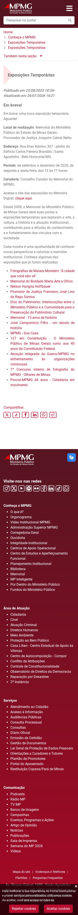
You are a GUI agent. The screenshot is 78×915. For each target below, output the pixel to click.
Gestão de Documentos (28, 743)
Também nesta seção (20, 56)
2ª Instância (19, 682)
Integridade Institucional (28, 543)
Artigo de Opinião (23, 825)
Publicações (19, 836)
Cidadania (18, 614)
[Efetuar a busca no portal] (70, 20)
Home (8, 32)
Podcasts (17, 794)
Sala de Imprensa (23, 841)
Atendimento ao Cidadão (29, 707)
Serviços (10, 700)
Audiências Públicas (25, 717)
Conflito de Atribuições (27, 661)
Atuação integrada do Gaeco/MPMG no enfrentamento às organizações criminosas (42, 359)
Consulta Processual (26, 722)
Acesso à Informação (26, 712)
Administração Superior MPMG (34, 527)
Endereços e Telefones (50, 872)
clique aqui (23, 198)
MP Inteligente (21, 579)
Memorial (17, 574)
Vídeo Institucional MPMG (30, 522)
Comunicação (14, 788)
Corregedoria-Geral (24, 533)
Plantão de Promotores (28, 759)
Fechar (76, 886)
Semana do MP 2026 (26, 846)
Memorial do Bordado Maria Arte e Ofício (41, 281)
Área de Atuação (16, 608)
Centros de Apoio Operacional (33, 548)
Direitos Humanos (24, 630)
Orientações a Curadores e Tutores (36, 753)
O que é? (17, 512)
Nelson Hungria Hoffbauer (30, 286)
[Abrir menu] (69, 8)
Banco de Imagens (24, 810)
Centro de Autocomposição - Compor (38, 656)
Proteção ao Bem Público (29, 640)
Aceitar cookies (58, 909)
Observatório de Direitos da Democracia (40, 672)
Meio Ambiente (21, 635)
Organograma (21, 517)
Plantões (21, 878)
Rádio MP (17, 799)
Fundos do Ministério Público (32, 590)
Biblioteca (18, 569)
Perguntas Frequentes (48, 878)
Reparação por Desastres (29, 677)
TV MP (15, 804)
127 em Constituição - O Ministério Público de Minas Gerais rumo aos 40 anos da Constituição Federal (42, 343)
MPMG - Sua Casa (24, 333)
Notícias (16, 830)
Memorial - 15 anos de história (33, 318)
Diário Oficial (20, 733)
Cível (14, 620)
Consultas (18, 727)
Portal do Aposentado (27, 764)
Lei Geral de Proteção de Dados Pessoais (41, 748)
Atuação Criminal (23, 625)
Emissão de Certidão (26, 738)
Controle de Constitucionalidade (34, 666)
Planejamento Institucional (30, 564)
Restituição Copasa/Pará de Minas (37, 769)
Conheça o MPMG (22, 37)
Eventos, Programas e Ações (32, 820)
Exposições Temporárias (27, 42)
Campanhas (19, 815)
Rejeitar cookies (24, 909)
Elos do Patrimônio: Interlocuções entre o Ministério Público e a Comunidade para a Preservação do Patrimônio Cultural (42, 307)
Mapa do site (21, 872)
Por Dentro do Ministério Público (35, 584)
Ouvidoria (17, 538)
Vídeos (15, 851)
